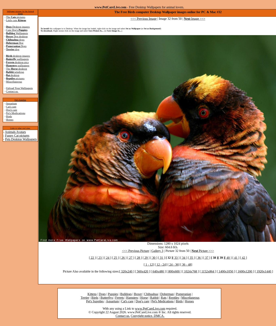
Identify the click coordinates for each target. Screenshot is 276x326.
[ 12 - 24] (161, 264)
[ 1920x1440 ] (264, 271)
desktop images (18, 55)
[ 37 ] (206, 257)
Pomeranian (183, 294)
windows (15, 71)
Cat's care (11, 106)
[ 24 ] (107, 257)
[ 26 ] (123, 257)
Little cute (16, 20)
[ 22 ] (92, 257)
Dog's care (11, 109)
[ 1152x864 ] (208, 271)
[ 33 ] (176, 257)
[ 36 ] (199, 257)
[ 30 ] (153, 257)
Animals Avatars (15, 132)
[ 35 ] (191, 257)
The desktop (16, 68)
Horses (9, 119)
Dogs (16, 46)
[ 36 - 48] (186, 264)
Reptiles (174, 297)
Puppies (113, 294)
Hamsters (132, 297)
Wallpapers (17, 33)
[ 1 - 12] (149, 264)
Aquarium (11, 103)
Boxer (138, 294)
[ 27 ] (130, 257)
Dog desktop (17, 36)
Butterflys (106, 297)
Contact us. (12, 91)
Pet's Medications (15, 113)
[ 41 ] (235, 257)
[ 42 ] (243, 257)
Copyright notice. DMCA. (147, 316)
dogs (15, 39)
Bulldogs (126, 294)
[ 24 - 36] (173, 264)
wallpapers (17, 59)
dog (12, 49)
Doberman (167, 294)
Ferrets (119, 297)
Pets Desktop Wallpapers (21, 139)
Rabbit (154, 297)
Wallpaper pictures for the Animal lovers (20, 12)
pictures (15, 78)
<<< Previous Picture (135, 251)
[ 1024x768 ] (190, 271)
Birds (9, 116)
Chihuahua (151, 294)
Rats (163, 297)
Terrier (85, 297)
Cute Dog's (16, 29)
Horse (144, 297)
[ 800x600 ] (173, 271)
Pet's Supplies (20, 100)
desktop (12, 75)
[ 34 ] (183, 257)
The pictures (15, 17)
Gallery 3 (157, 251)
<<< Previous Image (144, 18)
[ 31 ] (161, 257)
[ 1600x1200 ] (245, 271)
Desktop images (18, 26)
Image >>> (194, 18)
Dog (14, 42)
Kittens (92, 294)
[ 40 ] (228, 257)
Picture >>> (203, 251)
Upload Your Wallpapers (19, 88)
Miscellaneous (14, 81)
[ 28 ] (138, 257)
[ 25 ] (115, 257)
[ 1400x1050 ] (226, 271)
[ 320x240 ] (126, 271)
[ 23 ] (100, 257)
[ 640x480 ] (158, 271)
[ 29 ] (146, 257)
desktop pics (17, 62)
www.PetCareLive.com (150, 308)
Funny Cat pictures (17, 135)
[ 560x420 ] (142, 271)
